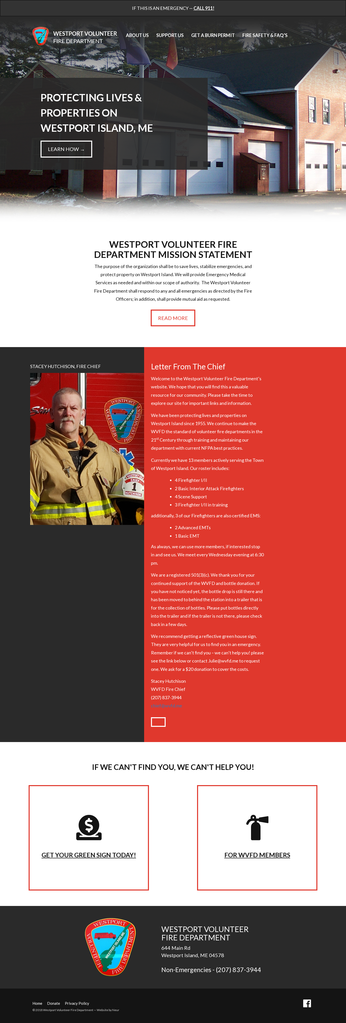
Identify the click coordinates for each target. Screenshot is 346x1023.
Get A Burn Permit (213, 35)
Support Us (170, 35)
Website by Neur (108, 1010)
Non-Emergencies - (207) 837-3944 (211, 969)
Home (37, 1003)
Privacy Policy (77, 1003)
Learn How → (66, 149)
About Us (137, 35)
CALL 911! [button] (204, 8)
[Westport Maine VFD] (110, 947)
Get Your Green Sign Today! (89, 855)
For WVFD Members (257, 855)
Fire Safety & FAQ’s (264, 35)
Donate (53, 1003)
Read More (173, 318)
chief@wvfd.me (166, 705)
